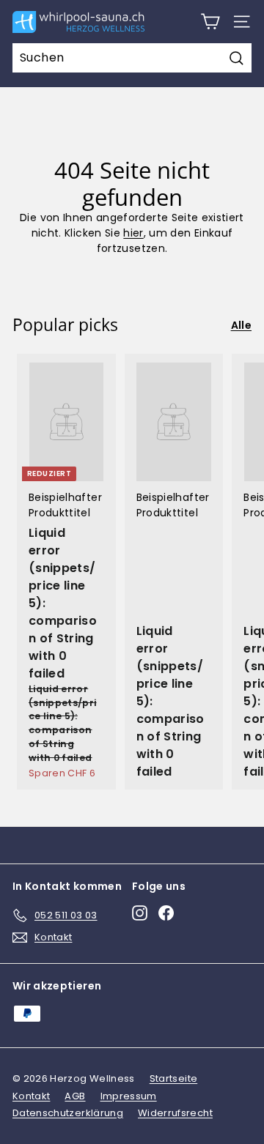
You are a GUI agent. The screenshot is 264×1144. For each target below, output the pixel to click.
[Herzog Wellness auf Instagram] (139, 913)
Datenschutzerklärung (67, 1113)
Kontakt (31, 1096)
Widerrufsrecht (175, 1113)
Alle (241, 325)
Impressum (128, 1096)
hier (133, 233)
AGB (75, 1096)
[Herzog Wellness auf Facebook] (166, 913)
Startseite (174, 1078)
